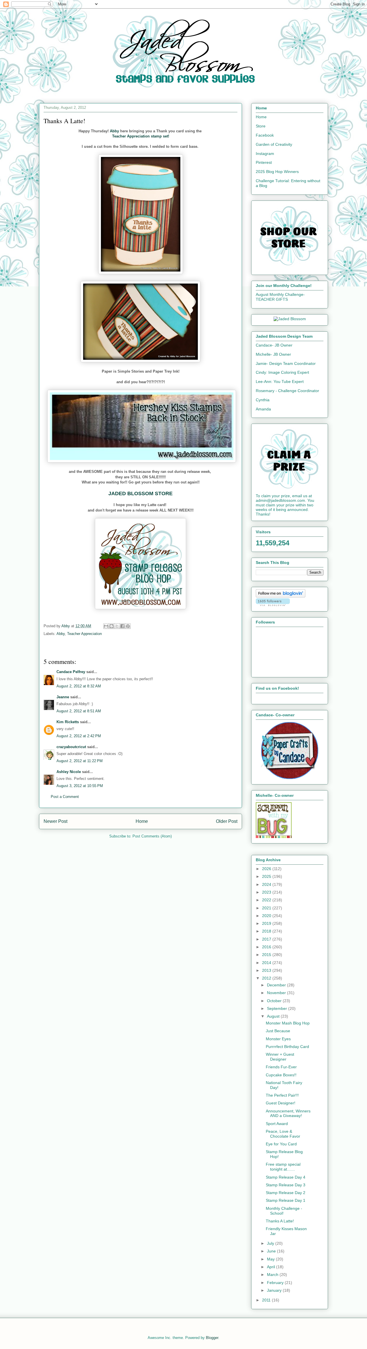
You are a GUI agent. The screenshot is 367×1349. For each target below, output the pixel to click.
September (277, 1008)
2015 (267, 954)
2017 (267, 939)
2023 (267, 892)
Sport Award (277, 1123)
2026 (267, 868)
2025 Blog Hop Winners (277, 171)
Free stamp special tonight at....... (283, 1166)
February (276, 1282)
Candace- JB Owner (274, 345)
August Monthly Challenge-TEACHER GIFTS (280, 297)
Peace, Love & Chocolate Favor (283, 1133)
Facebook (265, 135)
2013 (267, 970)
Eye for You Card (281, 1144)
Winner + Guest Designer (280, 1056)
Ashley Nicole (68, 772)
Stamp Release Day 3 (285, 1185)
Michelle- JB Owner (273, 354)
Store (261, 126)
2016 (267, 947)
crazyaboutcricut (71, 747)
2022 (267, 900)
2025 (267, 876)
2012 (267, 978)
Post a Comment (65, 797)
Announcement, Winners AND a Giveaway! (288, 1113)
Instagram (265, 153)
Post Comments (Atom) (152, 836)
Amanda (263, 409)
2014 (267, 962)
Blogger (212, 1338)
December (277, 985)
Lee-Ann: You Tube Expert (280, 381)
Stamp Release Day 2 (285, 1192)
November (277, 992)
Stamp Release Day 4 (285, 1177)
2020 (267, 915)
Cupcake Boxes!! (281, 1075)
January (275, 1290)
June (272, 1251)
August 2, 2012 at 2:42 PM (78, 736)
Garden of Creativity (274, 144)
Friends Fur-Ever (281, 1067)
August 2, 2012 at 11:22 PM (79, 761)
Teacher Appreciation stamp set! (140, 136)
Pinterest (264, 162)
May (271, 1259)
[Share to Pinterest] (128, 626)
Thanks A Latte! (280, 1221)
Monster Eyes (278, 1039)
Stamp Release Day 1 (285, 1200)
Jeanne (62, 697)
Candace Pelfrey (70, 672)
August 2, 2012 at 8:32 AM (78, 686)
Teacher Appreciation (84, 634)
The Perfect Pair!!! (282, 1095)
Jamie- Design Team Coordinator (286, 363)
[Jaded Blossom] (290, 318)
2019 (267, 923)
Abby (114, 131)
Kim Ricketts (67, 722)
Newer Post (55, 821)
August (274, 1016)
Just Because (278, 1031)
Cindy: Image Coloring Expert (282, 372)
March (273, 1274)
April (271, 1267)
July (271, 1243)
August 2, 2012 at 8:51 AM (78, 711)
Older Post (226, 821)
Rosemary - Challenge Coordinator (287, 390)
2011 (267, 1300)
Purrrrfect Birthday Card (287, 1046)
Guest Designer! (280, 1103)
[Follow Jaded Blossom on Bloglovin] (280, 596)
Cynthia (263, 400)
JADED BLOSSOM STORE (140, 493)
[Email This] (106, 626)
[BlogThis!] (111, 626)
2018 (267, 931)
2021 (267, 908)
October (275, 1000)
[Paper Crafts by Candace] (289, 777)
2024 (267, 884)
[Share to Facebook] (122, 626)
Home (142, 821)
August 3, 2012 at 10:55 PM (79, 786)
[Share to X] (117, 626)
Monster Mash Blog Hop (288, 1023)
